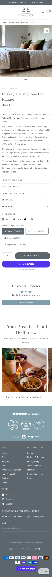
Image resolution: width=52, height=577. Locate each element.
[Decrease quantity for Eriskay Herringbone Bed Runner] (4, 256)
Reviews (5, 478)
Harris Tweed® (8, 474)
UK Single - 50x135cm (13, 231)
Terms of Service (34, 465)
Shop (4, 457)
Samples (5, 461)
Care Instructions (14, 193)
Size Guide (31, 470)
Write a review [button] (26, 303)
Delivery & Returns (35, 457)
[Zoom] (46, 30)
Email (4, 523)
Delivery (7, 200)
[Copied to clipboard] (32, 219)
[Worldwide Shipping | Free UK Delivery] (26, 2)
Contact (5, 482)
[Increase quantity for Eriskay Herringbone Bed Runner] (11, 256)
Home (4, 22)
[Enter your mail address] (47, 528)
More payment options (26, 270)
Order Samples (11, 187)
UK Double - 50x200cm (36, 231)
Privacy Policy (33, 461)
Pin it (19, 219)
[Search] (43, 12)
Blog (29, 478)
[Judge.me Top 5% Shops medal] (38, 425)
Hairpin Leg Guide (35, 474)
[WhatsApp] (26, 219)
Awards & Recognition (11, 470)
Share (7, 219)
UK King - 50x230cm (12, 238)
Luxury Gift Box (12, 180)
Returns (7, 206)
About (4, 465)
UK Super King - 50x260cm (15, 245)
